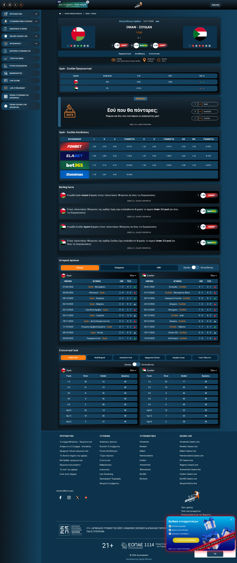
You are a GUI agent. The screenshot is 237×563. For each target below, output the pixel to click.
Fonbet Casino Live (188, 474)
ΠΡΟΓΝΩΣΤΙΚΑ (16, 14)
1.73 (94, 165)
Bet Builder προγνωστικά (71, 460)
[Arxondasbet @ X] (15, 5)
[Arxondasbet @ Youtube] (21, 5)
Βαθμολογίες (106, 465)
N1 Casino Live (186, 460)
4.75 (115, 165)
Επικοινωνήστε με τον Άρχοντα (196, 515)
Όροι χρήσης (187, 507)
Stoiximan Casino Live (190, 442)
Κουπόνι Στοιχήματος (110, 446)
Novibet (143, 446)
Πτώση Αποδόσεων (108, 451)
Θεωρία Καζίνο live (188, 483)
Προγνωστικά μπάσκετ (70, 465)
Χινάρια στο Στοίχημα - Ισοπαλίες (75, 446)
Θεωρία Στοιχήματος (109, 483)
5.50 (115, 156)
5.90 (115, 146)
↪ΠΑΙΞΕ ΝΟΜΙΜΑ (186, 540)
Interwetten (145, 465)
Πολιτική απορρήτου (191, 511)
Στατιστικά (105, 460)
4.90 (115, 174)
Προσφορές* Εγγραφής (110, 479)
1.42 (194, 156)
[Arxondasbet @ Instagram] (10, 5)
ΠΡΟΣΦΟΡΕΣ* (15, 44)
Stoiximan (144, 442)
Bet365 (143, 474)
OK (215, 554)
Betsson (143, 479)
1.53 (194, 165)
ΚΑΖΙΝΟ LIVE (186, 436)
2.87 (104, 174)
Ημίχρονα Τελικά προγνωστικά (74, 451)
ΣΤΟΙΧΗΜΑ (105, 436)
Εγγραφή (215, 5)
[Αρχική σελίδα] (60, 13)
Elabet (142, 451)
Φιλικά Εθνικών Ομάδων (130, 21)
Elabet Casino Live (188, 451)
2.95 (104, 146)
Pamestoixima (146, 456)
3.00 (154, 156)
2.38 (183, 165)
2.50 (183, 146)
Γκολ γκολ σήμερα (68, 474)
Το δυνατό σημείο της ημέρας (73, 456)
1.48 (144, 165)
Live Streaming (106, 474)
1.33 (144, 156)
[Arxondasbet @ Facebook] (4, 5)
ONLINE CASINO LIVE (18, 36)
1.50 (194, 146)
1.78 (94, 174)
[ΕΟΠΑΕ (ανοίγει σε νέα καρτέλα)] (148, 545)
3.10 (104, 165)
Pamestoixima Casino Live (192, 456)
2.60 (154, 146)
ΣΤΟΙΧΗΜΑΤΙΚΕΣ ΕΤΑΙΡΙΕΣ (21, 21)
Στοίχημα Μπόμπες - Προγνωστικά (76, 442)
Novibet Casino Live (189, 446)
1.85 (94, 146)
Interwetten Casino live (190, 469)
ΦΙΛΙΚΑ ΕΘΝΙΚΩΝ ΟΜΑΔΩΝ (73, 13)
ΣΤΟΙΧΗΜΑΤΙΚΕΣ (148, 436)
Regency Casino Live (189, 465)
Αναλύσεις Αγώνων (108, 442)
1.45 (144, 146)
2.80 (104, 156)
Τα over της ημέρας (69, 469)
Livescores (104, 469)
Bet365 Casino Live (188, 479)
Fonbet (143, 460)
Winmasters (145, 469)
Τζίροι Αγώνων (107, 456)
